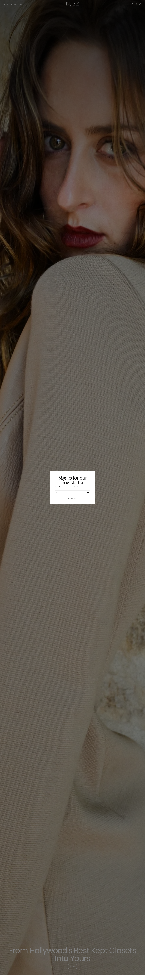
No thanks (72, 499)
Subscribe (85, 493)
